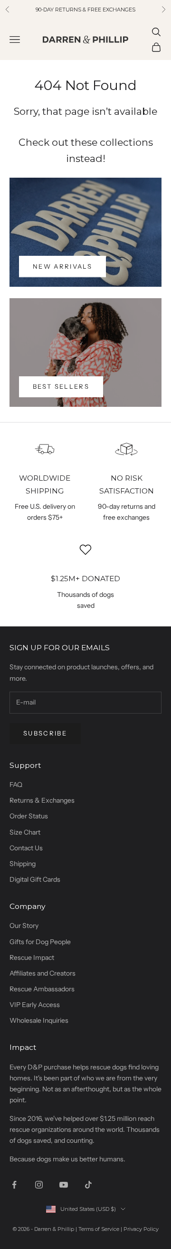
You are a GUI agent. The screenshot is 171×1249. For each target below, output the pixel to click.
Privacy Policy (141, 1229)
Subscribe (45, 733)
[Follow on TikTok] (88, 1184)
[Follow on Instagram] (39, 1184)
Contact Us (26, 848)
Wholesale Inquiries (39, 1020)
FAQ (16, 784)
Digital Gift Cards (35, 879)
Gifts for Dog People (40, 941)
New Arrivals (62, 266)
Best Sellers (61, 386)
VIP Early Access (35, 1004)
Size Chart (25, 832)
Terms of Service (98, 1229)
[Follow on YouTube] (63, 1184)
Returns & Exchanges (42, 800)
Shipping (23, 863)
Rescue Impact (32, 957)
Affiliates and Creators (43, 973)
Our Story (24, 925)
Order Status (29, 816)
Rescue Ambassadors (42, 989)
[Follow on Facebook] (14, 1184)
